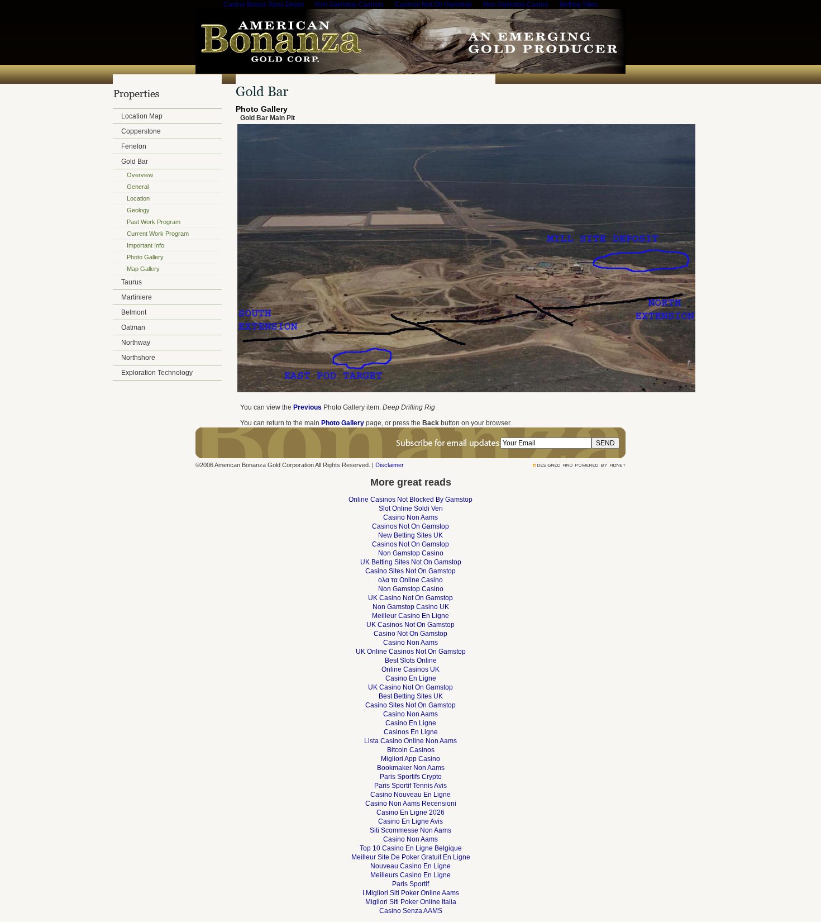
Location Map (142, 116)
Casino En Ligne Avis (410, 821)
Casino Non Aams (410, 517)
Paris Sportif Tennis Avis (410, 786)
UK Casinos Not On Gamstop (410, 625)
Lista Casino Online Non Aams (410, 741)
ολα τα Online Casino (410, 580)
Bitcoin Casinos (411, 750)
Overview (140, 175)
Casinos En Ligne (411, 732)
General (138, 186)
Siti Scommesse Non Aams (410, 830)
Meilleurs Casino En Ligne (410, 875)
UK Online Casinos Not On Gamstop (411, 651)
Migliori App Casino (410, 759)
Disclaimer (389, 465)
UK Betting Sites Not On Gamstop (410, 562)
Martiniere (136, 297)
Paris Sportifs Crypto (411, 777)
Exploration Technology (157, 373)
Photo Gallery (145, 257)
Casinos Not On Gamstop (410, 526)
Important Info (145, 245)
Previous (307, 407)
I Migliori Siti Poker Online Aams (410, 893)
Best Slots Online (411, 660)
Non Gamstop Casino (410, 553)
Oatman (133, 327)
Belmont (133, 312)
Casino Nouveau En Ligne (410, 795)
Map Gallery (143, 268)
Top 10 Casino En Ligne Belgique (411, 848)
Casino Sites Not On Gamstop (410, 571)
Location (138, 198)
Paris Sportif (410, 884)
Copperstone (141, 131)
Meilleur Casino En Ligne (410, 616)
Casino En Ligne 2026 (410, 812)
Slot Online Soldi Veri (411, 508)
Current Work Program (158, 233)
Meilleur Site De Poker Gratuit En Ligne (410, 857)
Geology (138, 210)
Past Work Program (153, 221)
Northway (135, 342)
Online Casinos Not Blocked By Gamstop (410, 499)
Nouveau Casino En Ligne (410, 866)
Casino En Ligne (410, 678)
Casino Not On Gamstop (410, 634)
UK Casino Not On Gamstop (410, 598)
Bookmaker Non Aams (411, 768)
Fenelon (133, 146)
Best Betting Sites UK (411, 696)
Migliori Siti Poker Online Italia (410, 902)
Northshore (138, 358)
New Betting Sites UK (410, 535)
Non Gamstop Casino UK (411, 607)
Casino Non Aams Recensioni (410, 803)
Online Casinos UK (410, 669)
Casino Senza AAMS (410, 911)
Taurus (131, 282)
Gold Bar (134, 161)
